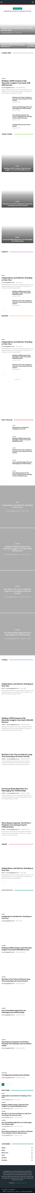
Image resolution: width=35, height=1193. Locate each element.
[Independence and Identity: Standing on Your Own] (17, 24)
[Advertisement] (17, 398)
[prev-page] (3, 246)
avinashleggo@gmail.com (8, 87)
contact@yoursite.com (20, 1182)
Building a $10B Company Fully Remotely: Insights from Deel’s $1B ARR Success (16, 83)
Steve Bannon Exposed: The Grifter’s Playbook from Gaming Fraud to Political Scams (22, 116)
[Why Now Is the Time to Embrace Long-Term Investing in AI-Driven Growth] (6, 99)
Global (4, 78)
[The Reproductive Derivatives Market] (6, 126)
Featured (4, 1072)
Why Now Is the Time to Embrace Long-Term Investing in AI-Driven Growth (22, 99)
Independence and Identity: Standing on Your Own (17, 11)
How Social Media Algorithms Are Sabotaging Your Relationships (22, 107)
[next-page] (5, 246)
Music (2, 25)
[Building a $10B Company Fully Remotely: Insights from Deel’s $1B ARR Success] (14, 41)
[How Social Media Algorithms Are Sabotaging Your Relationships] (6, 108)
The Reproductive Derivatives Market (15, 1075)
